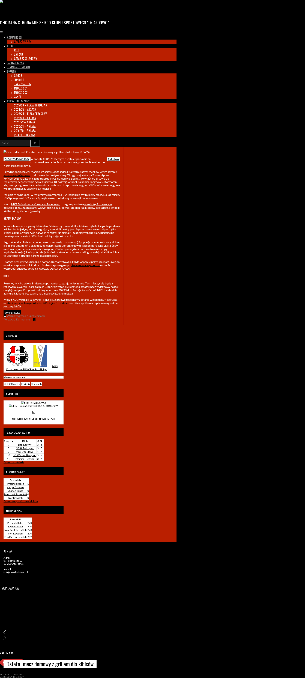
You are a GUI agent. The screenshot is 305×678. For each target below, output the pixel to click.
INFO (16, 50)
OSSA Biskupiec (25, 448)
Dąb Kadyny (24, 444)
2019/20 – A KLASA (25, 131)
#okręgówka (12, 312)
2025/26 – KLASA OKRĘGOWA (30, 105)
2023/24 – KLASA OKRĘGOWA (30, 114)
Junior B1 (19, 80)
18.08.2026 (52, 405)
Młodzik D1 (20, 88)
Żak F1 (17, 97)
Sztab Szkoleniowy (25, 58)
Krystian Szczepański (15, 537)
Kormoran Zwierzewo (17, 175)
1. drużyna (113, 159)
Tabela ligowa (15, 63)
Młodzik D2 (21, 92)
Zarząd (18, 54)
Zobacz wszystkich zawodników (21, 501)
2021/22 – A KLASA (24, 122)
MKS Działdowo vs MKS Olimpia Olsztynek (33, 419)
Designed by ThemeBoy (12, 677)
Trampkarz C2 (22, 84)
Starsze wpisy (22, 42)
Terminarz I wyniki (18, 67)
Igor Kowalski (15, 497)
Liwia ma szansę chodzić (85, 265)
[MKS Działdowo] (17, 366)
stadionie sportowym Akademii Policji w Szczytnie (37, 303)
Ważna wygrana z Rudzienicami (24, 315)
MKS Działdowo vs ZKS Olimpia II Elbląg (32, 368)
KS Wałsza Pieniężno (24, 455)
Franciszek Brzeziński (15, 494)
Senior (18, 75)
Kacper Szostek (15, 487)
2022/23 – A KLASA (25, 118)
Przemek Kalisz (15, 483)
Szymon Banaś (15, 490)
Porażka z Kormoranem (19, 319)
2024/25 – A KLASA (25, 109)
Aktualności (14, 37)
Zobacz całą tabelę (14, 462)
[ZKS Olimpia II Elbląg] (40, 366)
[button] (87, 632)
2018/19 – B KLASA (24, 135)
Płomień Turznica (24, 458)
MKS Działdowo (18, 11)
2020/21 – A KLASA (25, 126)
